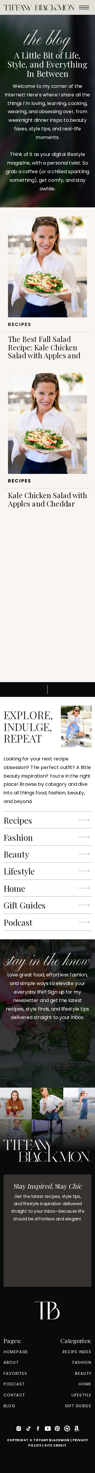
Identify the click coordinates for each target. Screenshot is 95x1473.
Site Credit (55, 1445)
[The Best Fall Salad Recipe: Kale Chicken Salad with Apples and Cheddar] (47, 267)
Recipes (19, 324)
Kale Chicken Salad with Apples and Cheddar (47, 499)
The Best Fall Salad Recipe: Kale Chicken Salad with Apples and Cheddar (44, 351)
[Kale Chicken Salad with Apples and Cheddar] (47, 423)
